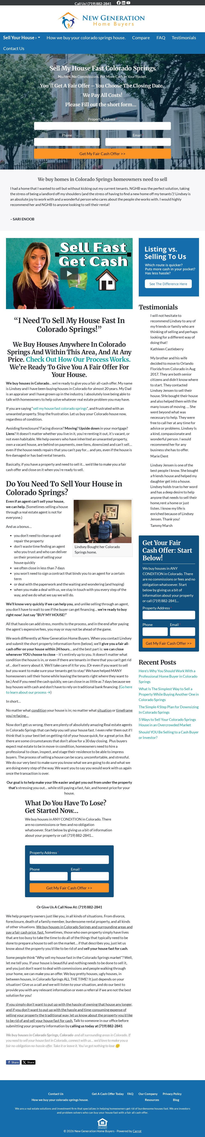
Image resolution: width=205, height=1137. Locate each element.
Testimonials (184, 37)
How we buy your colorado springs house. (86, 37)
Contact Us (13, 48)
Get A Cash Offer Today (108, 1094)
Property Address (102, 119)
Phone (67, 135)
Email (138, 135)
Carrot (137, 1131)
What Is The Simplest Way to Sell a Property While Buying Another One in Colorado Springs (169, 694)
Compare (141, 37)
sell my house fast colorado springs (60, 408)
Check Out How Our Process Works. (78, 360)
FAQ (161, 37)
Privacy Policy (172, 1094)
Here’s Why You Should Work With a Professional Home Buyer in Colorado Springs (168, 676)
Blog (176, 1100)
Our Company (148, 1094)
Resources (152, 1100)
